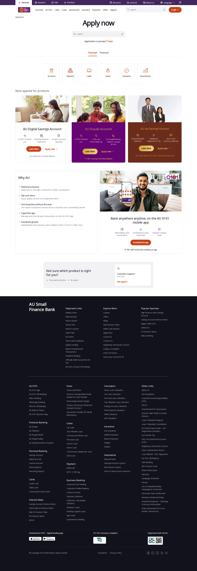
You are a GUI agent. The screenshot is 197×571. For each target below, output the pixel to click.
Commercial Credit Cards (39, 491)
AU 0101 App (34, 390)
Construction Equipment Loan (79, 451)
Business (41, 2)
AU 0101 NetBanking (38, 394)
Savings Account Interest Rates (154, 319)
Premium (71, 2)
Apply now (50, 149)
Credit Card (33, 483)
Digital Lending (72, 345)
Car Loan (70, 427)
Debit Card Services (111, 328)
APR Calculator (110, 418)
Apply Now (107, 332)
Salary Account (35, 459)
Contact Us (108, 341)
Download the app (140, 242)
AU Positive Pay (148, 435)
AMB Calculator (110, 414)
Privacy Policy (116, 553)
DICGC (144, 405)
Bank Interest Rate (111, 324)
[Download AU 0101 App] (49, 539)
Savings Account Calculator (115, 406)
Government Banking (75, 519)
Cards (57, 10)
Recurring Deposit (36, 471)
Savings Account (36, 455)
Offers (105, 10)
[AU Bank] (24, 9)
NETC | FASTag (73, 472)
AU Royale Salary (36, 438)
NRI (56, 2)
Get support (122, 282)
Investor (133, 2)
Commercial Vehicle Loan (77, 435)
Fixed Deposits (35, 467)
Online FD (145, 327)
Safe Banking (147, 462)
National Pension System (114, 463)
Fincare (145, 482)
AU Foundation (148, 394)
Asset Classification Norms (153, 450)
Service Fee (70, 324)
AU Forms (70, 336)
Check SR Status (110, 353)
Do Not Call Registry (150, 458)
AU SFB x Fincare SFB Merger (78, 367)
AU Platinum (34, 430)
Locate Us (107, 336)
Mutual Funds (110, 459)
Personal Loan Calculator (114, 398)
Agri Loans (71, 515)
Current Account (36, 463)
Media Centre (71, 312)
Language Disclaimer (150, 478)
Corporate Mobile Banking (78, 488)
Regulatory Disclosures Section (116, 345)
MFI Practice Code (149, 466)
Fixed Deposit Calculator (114, 410)
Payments (96, 10)
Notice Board (71, 320)
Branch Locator (72, 328)
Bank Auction (71, 316)
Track (110, 41)
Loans (64, 10)
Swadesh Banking (73, 356)
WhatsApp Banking (37, 402)
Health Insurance (111, 434)
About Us (145, 390)
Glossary (145, 474)
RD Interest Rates (36, 516)
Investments (74, 10)
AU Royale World (36, 434)
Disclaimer (102, 553)
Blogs (105, 320)
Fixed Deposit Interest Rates (41, 508)
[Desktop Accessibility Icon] (180, 2)
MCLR (31, 520)
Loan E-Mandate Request (152, 420)
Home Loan (72, 447)
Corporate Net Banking (76, 484)
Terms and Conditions (75, 341)
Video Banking (147, 335)
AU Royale (33, 426)
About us (150, 2)
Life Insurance (110, 430)
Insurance (86, 10)
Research (117, 2)
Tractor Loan (72, 443)
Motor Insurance (111, 438)
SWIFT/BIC (70, 332)
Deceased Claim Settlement (153, 493)
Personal (25, 2)
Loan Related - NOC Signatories (155, 454)
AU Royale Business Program (41, 443)
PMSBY (107, 447)
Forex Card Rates (74, 390)
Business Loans (73, 507)
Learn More (34, 149)
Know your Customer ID (113, 357)
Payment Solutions (75, 496)
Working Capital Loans (76, 511)
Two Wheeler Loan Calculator (116, 402)
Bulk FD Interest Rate (38, 512)
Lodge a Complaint (111, 349)
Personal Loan (73, 439)
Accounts (39, 10)
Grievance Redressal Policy (153, 497)
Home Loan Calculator (113, 390)
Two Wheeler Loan (75, 431)
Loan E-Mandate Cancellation (154, 424)
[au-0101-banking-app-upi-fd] (35, 539)
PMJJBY (107, 443)
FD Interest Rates (149, 331)
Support (113, 10)
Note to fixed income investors (117, 471)
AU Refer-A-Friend (36, 410)
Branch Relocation (149, 470)
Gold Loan (71, 455)
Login (173, 9)
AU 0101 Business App (38, 414)
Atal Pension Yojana (112, 467)
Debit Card (33, 487)
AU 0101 (49, 10)
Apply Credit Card (148, 323)
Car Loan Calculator (112, 394)
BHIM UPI (71, 468)
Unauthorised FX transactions (154, 409)
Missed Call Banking (37, 406)
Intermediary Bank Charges (78, 401)
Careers (106, 312)
